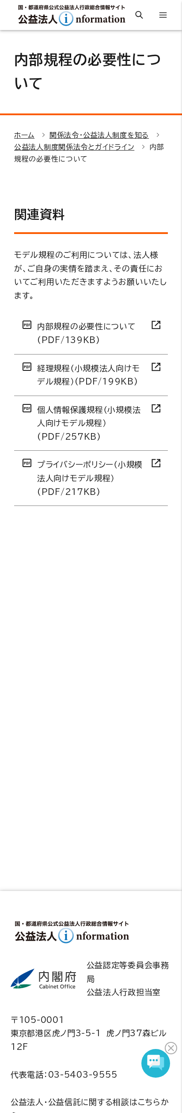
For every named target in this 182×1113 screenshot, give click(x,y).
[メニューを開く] (163, 15)
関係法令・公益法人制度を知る (99, 135)
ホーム (24, 135)
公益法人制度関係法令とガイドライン (74, 147)
